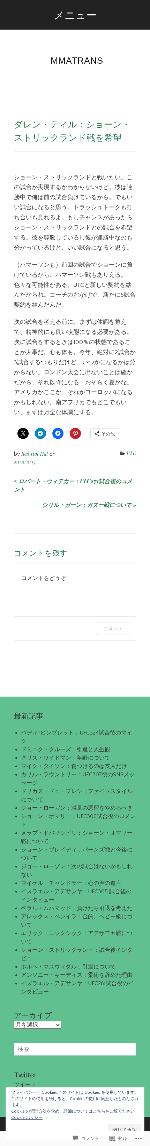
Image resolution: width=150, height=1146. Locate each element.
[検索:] (75, 1049)
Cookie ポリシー (27, 1117)
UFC (131, 453)
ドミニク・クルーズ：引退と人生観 (65, 749)
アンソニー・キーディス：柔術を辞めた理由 (77, 975)
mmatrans (77, 60)
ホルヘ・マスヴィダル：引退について (68, 967)
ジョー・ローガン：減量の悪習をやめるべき (77, 808)
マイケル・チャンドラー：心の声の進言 (71, 883)
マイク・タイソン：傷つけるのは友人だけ (74, 766)
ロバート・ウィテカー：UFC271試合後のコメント (73, 485)
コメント (113, 628)
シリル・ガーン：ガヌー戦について (89, 504)
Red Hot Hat (34, 453)
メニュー (75, 15)
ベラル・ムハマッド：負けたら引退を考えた (77, 908)
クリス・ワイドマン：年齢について (65, 758)
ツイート (25, 1085)
